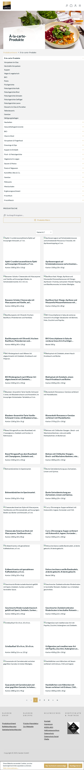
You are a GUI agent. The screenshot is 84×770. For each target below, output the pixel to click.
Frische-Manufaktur (30, 723)
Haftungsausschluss (51, 730)
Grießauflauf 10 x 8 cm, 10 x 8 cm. (19, 646)
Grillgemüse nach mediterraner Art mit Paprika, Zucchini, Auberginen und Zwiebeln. (62, 647)
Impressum (48, 724)
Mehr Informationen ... (10, 768)
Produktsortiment (9, 723)
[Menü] (80, 5)
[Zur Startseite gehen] (6, 5)
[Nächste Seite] (53, 700)
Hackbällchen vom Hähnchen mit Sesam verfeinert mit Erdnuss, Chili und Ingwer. (61, 686)
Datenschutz (49, 733)
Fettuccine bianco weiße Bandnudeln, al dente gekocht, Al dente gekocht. (62, 570)
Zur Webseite (28, 726)
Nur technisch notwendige (56, 766)
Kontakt (47, 721)
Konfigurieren (75, 766)
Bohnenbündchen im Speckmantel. (20, 492)
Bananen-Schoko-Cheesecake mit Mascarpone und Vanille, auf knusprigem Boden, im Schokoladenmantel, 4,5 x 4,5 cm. (19, 301)
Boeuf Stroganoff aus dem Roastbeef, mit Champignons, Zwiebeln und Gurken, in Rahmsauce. (21, 455)
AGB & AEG (48, 727)
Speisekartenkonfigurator (11, 729)
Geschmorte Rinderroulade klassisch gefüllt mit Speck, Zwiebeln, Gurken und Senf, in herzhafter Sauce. (21, 609)
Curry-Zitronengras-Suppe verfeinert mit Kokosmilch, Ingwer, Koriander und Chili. (62, 532)
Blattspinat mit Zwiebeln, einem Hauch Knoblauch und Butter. (59, 378)
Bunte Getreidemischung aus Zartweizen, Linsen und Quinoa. (59, 493)
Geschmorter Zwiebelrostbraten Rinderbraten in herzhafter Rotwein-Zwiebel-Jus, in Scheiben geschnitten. (62, 609)
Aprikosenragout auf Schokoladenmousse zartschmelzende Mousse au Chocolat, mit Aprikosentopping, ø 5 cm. (62, 262)
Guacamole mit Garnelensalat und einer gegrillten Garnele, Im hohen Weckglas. (20, 686)
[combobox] (42, 215)
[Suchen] (67, 5)
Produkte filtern (43, 220)
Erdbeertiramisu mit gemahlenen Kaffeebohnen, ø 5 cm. (19, 570)
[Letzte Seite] (57, 700)
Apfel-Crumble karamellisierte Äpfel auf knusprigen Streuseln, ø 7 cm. (21, 262)
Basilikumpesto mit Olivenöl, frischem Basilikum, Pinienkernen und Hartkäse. (21, 339)
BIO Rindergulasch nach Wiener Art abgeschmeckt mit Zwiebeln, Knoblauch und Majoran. (20, 378)
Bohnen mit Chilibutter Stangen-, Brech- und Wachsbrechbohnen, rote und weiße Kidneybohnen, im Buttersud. (61, 455)
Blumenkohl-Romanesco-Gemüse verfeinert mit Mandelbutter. (60, 416)
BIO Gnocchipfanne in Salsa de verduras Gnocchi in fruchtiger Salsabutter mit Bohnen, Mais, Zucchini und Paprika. (59, 339)
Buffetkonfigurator (9, 726)
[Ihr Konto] (75, 5)
